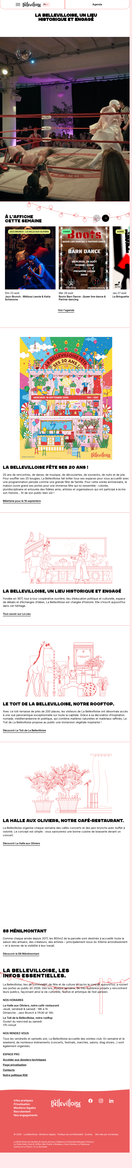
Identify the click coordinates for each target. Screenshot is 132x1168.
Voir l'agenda (66, 310)
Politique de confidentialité (70, 1134)
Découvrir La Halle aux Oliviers (21, 843)
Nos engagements (26, 1115)
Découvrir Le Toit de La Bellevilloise (24, 730)
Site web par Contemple (106, 1134)
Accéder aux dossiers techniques (24, 1059)
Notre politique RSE (15, 1075)
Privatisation (22, 1104)
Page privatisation (14, 1064)
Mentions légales (25, 1107)
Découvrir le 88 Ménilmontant (21, 953)
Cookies (88, 1134)
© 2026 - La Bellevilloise (26, 1134)
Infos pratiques (23, 1100)
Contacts (9, 1070)
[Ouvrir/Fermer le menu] (18, 4)
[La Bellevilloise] (32, 4)
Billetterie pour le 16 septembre (22, 500)
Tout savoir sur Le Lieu (17, 613)
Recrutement (22, 1111)
